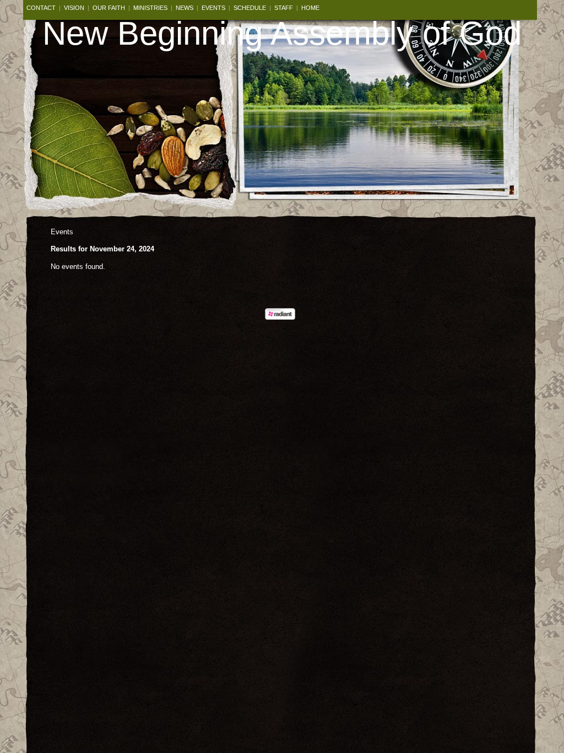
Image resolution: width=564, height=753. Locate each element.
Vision (74, 7)
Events (213, 7)
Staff (283, 7)
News (184, 7)
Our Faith (109, 7)
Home (310, 7)
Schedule (250, 7)
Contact (41, 7)
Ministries (150, 7)
